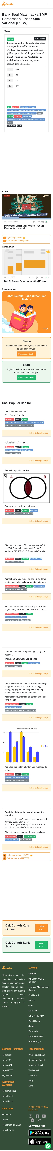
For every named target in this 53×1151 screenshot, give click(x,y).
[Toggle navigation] (49, 4)
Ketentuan (6, 1114)
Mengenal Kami (35, 1065)
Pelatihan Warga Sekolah (36, 980)
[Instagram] (30, 1116)
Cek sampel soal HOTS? (16, 858)
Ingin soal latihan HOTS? (17, 855)
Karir (30, 1086)
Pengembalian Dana (11, 1125)
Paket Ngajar (34, 1021)
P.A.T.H (31, 1000)
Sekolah (32, 974)
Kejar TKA (6, 1060)
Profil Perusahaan (36, 1055)
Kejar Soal (41, 945)
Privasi (5, 1120)
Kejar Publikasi (9, 1091)
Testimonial (33, 1070)
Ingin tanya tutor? (13, 237)
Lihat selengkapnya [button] (38, 433)
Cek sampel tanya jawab (16, 241)
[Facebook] (37, 1116)
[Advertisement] (26, 97)
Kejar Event (7, 1096)
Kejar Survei (7, 1101)
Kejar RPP (33, 1011)
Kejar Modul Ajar (36, 1016)
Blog (30, 1081)
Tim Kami (32, 1075)
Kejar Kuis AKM (35, 1036)
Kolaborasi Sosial (36, 1060)
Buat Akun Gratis (26, 354)
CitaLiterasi (33, 995)
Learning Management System (38, 988)
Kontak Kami (8, 1130)
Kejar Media (7, 1075)
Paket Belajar (34, 1041)
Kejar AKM (7, 1065)
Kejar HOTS (7, 1070)
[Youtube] (44, 1116)
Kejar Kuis (41, 927)
